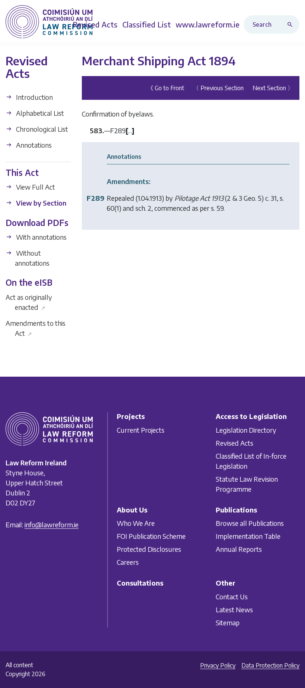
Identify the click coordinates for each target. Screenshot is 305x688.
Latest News (234, 609)
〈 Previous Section (218, 88)
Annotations (33, 145)
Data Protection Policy (270, 665)
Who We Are (136, 523)
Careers (128, 562)
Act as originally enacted (29, 302)
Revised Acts (234, 442)
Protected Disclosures (149, 549)
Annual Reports (239, 549)
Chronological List (41, 129)
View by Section (40, 203)
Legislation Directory (246, 429)
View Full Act (35, 187)
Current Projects (140, 429)
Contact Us (232, 596)
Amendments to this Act (35, 328)
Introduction (34, 97)
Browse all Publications (250, 523)
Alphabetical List (39, 113)
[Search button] (291, 24)
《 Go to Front (165, 88)
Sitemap (228, 622)
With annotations (41, 237)
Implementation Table (248, 536)
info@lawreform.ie (51, 524)
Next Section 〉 (273, 88)
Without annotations (32, 258)
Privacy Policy (217, 665)
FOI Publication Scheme (151, 536)
